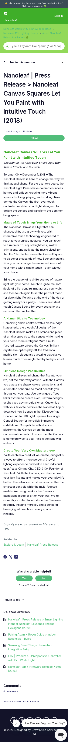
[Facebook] (5, 557)
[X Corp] (10, 557)
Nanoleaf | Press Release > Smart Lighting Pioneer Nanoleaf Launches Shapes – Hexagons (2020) (35, 624)
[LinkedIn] (16, 557)
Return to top (12, 599)
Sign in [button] (58, 15)
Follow (34, 138)
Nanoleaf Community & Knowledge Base (27, 28)
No (44, 578)
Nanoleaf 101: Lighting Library (20, 33)
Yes (24, 578)
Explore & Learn (13, 544)
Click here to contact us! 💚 (34, 6)
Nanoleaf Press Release (43, 544)
